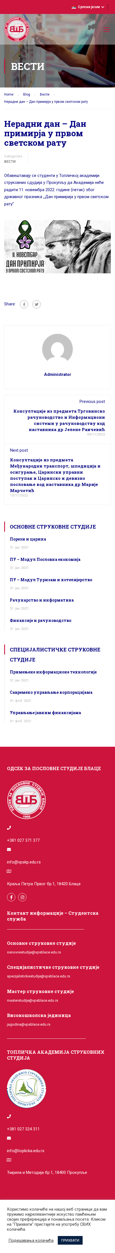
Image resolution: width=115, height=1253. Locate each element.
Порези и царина (28, 539)
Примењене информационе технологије (53, 672)
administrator (57, 374)
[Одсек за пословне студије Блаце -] (16, 31)
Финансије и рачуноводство (40, 620)
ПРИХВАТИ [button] (70, 1240)
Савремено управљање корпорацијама (51, 692)
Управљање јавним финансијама (45, 712)
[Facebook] (24, 304)
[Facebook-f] (11, 897)
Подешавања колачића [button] (31, 1240)
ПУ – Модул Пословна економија (45, 559)
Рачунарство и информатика (42, 600)
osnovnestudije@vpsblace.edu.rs (34, 952)
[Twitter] (36, 304)
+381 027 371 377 (23, 840)
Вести (10, 162)
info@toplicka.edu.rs (25, 1150)
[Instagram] (22, 897)
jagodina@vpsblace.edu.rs (28, 1024)
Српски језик (89, 7)
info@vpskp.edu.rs (24, 862)
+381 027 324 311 (23, 1129)
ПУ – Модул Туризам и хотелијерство (51, 579)
